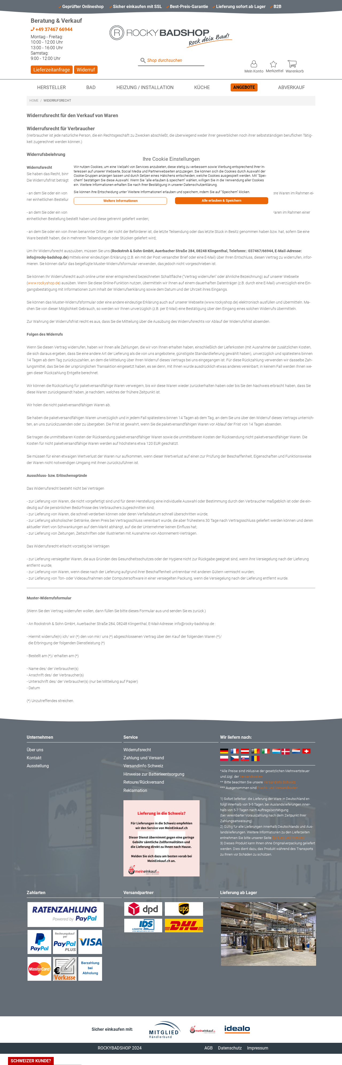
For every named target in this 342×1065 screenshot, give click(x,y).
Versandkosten (251, 777)
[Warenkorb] (294, 62)
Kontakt (34, 757)
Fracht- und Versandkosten (277, 788)
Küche (202, 87)
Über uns (35, 749)
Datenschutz (230, 1048)
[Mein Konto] (254, 62)
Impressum (257, 1048)
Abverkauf (291, 87)
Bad (91, 87)
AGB (208, 1048)
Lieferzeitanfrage (51, 69)
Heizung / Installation (145, 87)
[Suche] (143, 60)
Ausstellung (38, 765)
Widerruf (86, 69)
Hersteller (51, 87)
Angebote (244, 87)
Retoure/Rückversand (143, 782)
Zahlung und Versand (143, 757)
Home (33, 100)
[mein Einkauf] (202, 1029)
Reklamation (135, 790)
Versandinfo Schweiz (143, 765)
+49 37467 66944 (53, 29)
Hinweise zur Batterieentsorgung (153, 774)
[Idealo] (237, 1029)
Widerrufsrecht (137, 749)
